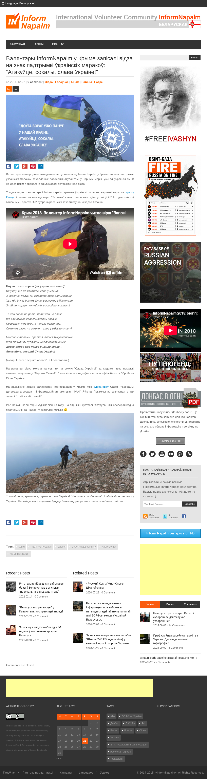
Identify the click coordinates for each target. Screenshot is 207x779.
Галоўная (17, 44)
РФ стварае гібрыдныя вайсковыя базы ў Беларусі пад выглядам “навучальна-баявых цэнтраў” (41, 587)
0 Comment (34, 81)
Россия (128, 730)
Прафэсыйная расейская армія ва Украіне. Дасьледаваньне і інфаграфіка (175, 639)
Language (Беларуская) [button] (20, 3)
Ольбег (62, 546)
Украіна (114, 737)
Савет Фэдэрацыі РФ (84, 546)
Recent (170, 604)
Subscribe (154, 516)
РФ (143, 723)
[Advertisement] (170, 569)
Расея (113, 730)
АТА (112, 716)
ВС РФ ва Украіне (132, 716)
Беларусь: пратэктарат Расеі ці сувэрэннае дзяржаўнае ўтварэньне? (173, 617)
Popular (150, 604)
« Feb (59, 758)
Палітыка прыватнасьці (37, 772)
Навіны (38, 44)
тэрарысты (116, 758)
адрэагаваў (101, 386)
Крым (75, 81)
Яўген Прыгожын (19, 553)
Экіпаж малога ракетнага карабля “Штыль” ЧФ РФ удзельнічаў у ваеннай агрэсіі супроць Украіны (109, 639)
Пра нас (58, 44)
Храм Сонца (109, 546)
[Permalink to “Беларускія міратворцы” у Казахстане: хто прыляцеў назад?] (11, 610)
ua (15, 89)
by (8, 89)
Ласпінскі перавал (41, 546)
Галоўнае (62, 81)
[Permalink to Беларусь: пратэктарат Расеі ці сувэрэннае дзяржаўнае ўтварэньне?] (145, 617)
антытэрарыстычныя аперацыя (128, 744)
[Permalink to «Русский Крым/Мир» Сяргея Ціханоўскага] (78, 586)
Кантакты (66, 772)
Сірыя (142, 730)
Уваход (104, 772)
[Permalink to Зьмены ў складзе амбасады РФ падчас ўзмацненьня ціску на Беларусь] (11, 630)
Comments (190, 604)
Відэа (49, 81)
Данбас (114, 723)
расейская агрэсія (120, 751)
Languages (86, 772)
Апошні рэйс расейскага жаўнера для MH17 (168, 657)
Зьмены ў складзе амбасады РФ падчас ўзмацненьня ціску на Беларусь (40, 631)
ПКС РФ (130, 723)
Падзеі (99, 81)
